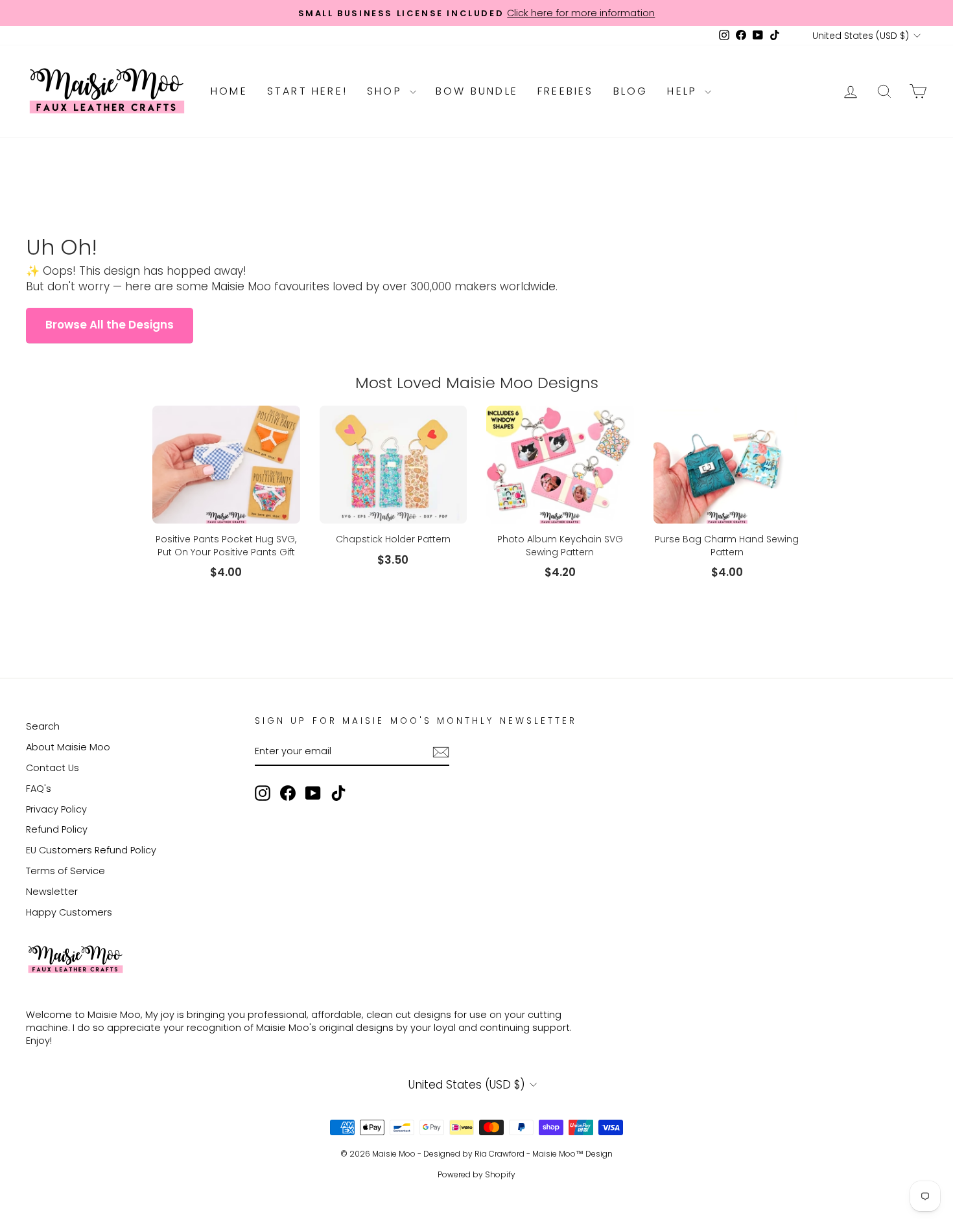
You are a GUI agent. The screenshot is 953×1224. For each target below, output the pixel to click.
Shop (386, 91)
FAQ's (38, 788)
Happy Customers (69, 912)
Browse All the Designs (109, 324)
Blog (630, 91)
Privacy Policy (56, 809)
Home (229, 91)
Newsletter (52, 891)
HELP (684, 91)
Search (43, 726)
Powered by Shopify (476, 1174)
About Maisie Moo (68, 747)
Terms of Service (65, 870)
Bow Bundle (477, 91)
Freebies (565, 91)
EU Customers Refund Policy (91, 850)
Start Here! (307, 91)
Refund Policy (57, 829)
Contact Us (52, 767)
